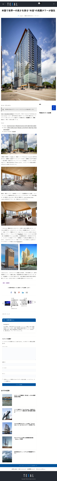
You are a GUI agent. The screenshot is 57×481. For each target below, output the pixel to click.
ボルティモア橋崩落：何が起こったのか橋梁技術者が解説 (24, 396)
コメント (4, 346)
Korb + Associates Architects (7, 114)
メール (4, 368)
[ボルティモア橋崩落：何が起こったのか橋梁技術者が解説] (7, 395)
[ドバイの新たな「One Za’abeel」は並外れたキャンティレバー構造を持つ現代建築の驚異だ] (7, 409)
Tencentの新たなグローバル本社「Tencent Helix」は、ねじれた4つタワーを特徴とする (24, 424)
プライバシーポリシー (40, 469)
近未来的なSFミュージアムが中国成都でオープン (25, 452)
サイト (3, 373)
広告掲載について (31, 469)
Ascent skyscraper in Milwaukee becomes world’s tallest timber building (21, 125)
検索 (40, 104)
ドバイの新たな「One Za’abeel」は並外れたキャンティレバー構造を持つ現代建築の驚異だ (24, 411)
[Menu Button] (3, 4)
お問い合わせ (14, 469)
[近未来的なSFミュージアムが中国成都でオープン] (7, 451)
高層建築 (7, 282)
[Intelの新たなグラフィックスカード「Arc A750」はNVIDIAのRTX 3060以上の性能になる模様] (7, 302)
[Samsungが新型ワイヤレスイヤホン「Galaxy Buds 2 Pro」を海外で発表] (30, 300)
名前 (3, 362)
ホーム (2, 105)
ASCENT (14, 131)
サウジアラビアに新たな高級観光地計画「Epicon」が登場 (23, 438)
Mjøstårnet (20, 234)
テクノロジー (37, 15)
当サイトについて (22, 469)
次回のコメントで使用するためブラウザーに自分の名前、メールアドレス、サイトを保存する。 (19, 380)
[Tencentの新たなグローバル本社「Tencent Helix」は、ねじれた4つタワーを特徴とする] (7, 423)
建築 (4, 282)
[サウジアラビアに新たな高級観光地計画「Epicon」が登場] (7, 437)
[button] (11, 292)
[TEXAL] (12, 3)
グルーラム (11, 197)
